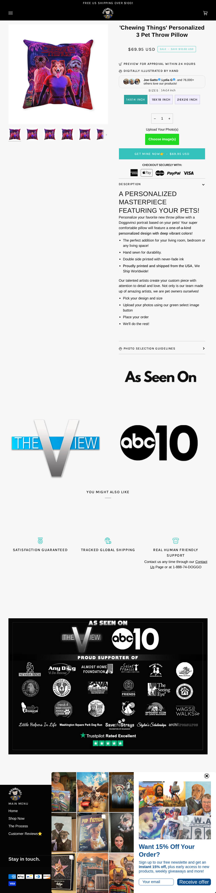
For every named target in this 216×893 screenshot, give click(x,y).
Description (130, 184)
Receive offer (194, 882)
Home (13, 811)
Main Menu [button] (18, 804)
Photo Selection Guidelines (150, 348)
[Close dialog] (206, 775)
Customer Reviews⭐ (25, 834)
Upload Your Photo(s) (162, 129)
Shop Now (16, 819)
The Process (18, 826)
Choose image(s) (162, 139)
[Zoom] (16, 116)
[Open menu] (14, 13)
